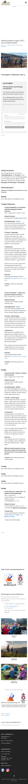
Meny (26, 2)
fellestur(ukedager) (14, 659)
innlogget (8, 725)
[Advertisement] (14, 22)
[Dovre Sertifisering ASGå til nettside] (14, 579)
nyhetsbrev (8, 765)
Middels (18, 221)
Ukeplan (8, 713)
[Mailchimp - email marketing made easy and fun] (4, 129)
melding (8, 751)
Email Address (7, 121)
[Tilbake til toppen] (14, 776)
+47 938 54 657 (6, 754)
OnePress (21, 779)
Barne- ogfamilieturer (14, 682)
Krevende (17, 501)
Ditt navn (6, 115)
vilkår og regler (13, 606)
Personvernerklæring (5, 743)
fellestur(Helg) (14, 636)
